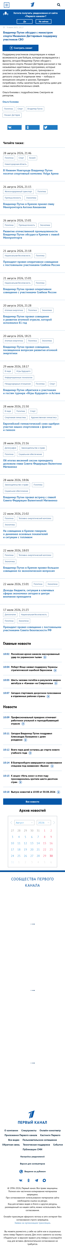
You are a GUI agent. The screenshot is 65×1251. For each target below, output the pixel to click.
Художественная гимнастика (43, 417)
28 (19, 830)
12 (25, 843)
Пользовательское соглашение (40, 1139)
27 (12, 830)
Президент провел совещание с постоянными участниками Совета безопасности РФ (32, 628)
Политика (8, 108)
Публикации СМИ (32, 1149)
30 (31, 830)
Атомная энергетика (14, 310)
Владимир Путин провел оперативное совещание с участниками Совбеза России (29, 290)
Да (24, 21)
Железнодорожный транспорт (18, 191)
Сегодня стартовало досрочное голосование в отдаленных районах (36, 694)
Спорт (20, 108)
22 (44, 849)
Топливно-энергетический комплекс (35, 518)
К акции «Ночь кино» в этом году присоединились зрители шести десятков (34, 779)
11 (19, 843)
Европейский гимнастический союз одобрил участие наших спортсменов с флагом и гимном (31, 427)
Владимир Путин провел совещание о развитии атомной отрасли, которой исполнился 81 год (27, 320)
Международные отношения (18, 383)
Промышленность (13, 197)
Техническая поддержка (36, 1144)
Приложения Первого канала (21, 1135)
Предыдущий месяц (11, 822)
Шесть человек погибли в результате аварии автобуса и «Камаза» (36, 681)
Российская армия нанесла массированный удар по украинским (35, 655)
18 (19, 849)
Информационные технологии (18, 377)
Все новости (32, 801)
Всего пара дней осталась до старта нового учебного (35, 751)
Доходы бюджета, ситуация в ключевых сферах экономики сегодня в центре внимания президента (28, 593)
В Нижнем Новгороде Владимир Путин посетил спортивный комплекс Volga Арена (31, 171)
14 (38, 843)
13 (31, 843)
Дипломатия (10, 614)
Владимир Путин (34, 108)
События (58, 1144)
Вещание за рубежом (35, 1171)
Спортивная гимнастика (15, 417)
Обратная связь (11, 1144)
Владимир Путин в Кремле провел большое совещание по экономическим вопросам (31, 569)
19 (25, 849)
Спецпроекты (28, 1130)
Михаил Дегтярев (12, 115)
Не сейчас (43, 21)
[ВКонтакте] (14, 127)
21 (38, 849)
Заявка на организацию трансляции (32, 1222)
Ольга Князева (11, 101)
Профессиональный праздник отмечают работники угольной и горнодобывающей (35, 720)
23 (51, 849)
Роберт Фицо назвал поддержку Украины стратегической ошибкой (34, 668)
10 (12, 843)
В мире (8, 371)
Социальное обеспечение (30, 454)
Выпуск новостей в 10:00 (33, 791)
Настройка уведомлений (32, 1156)
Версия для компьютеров (32, 1164)
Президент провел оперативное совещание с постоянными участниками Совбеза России (31, 263)
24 (12, 856)
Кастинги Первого (50, 1135)
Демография (10, 448)
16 (51, 843)
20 (31, 849)
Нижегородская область (16, 164)
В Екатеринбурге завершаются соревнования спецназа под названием (36, 764)
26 (25, 856)
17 (12, 849)
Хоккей (32, 157)
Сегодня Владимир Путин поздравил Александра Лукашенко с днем (31, 736)
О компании (11, 1130)
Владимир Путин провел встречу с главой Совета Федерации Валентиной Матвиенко (30, 498)
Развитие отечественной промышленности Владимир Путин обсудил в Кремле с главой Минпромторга (31, 234)
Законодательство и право (33, 448)
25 (19, 856)
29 (25, 830)
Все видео (13, 1139)
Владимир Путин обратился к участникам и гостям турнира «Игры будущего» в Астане (31, 391)
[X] (50, 127)
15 (44, 843)
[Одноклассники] (32, 127)
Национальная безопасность (18, 255)
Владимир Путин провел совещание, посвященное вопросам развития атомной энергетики (30, 350)
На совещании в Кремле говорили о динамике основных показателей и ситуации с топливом (25, 534)
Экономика (31, 197)
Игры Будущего (23, 371)
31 (38, 830)
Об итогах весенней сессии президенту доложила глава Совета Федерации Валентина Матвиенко (32, 464)
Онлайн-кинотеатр (50, 1130)
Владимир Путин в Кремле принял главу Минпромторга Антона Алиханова (28, 205)
